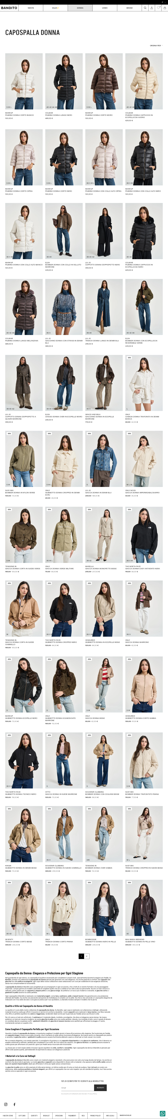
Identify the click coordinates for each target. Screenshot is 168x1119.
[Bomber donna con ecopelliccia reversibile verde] (144, 313)
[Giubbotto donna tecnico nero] (24, 765)
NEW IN (31, 8)
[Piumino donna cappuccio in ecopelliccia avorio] (144, 87)
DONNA (80, 8)
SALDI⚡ (55, 8)
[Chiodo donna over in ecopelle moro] (64, 388)
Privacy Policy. (92, 1094)
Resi (83, 1116)
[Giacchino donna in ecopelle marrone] (104, 389)
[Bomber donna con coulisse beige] (104, 765)
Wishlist (46, 1116)
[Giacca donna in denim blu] (104, 464)
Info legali (110, 1116)
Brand (130, 8)
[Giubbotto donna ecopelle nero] (24, 689)
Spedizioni (59, 1116)
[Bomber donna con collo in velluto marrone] (64, 237)
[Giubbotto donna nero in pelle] (104, 913)
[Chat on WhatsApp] (162, 1113)
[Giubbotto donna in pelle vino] (144, 913)
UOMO (104, 8)
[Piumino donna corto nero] (64, 162)
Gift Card (22, 1116)
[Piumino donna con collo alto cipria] (104, 162)
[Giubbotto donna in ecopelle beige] (104, 613)
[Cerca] (145, 8)
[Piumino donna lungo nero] (64, 86)
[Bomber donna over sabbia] (104, 839)
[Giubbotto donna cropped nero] (64, 613)
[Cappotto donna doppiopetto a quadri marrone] (24, 389)
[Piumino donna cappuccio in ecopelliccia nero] (144, 237)
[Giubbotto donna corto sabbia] (144, 689)
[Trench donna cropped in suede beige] (144, 839)
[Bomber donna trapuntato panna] (144, 765)
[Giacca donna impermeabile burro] (144, 464)
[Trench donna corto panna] (64, 913)
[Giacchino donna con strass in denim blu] (64, 313)
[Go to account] (151, 8)
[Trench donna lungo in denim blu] (104, 312)
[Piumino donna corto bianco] (24, 86)
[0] (158, 8)
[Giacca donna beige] (104, 689)
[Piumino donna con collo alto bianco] (24, 236)
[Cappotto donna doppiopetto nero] (104, 236)
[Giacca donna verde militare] (64, 540)
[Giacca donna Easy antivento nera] (144, 540)
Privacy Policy (95, 1116)
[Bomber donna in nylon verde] (24, 464)
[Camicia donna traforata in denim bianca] (144, 389)
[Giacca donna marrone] (144, 613)
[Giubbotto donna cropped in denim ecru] (64, 465)
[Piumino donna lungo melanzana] (24, 312)
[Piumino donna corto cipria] (24, 162)
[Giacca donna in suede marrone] (64, 765)
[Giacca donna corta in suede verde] (24, 540)
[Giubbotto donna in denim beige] (24, 839)
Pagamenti (72, 1116)
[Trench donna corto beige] (24, 913)
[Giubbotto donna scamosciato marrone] (64, 690)
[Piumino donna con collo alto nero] (144, 162)
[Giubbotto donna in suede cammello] (64, 839)
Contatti (34, 1116)
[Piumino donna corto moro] (104, 86)
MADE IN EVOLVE (125, 1115)
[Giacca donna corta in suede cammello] (24, 614)
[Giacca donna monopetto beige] (104, 540)
